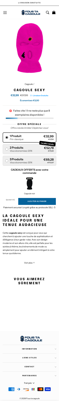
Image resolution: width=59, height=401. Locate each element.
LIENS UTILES (29, 358)
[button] (29, 137)
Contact (29, 367)
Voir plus (28, 262)
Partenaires (29, 375)
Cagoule (29, 84)
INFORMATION (29, 349)
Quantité (10, 200)
